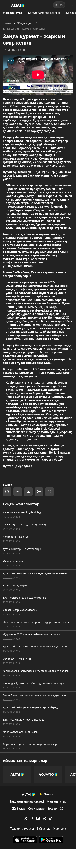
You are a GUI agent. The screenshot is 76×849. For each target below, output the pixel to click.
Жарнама (59, 828)
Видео (52, 808)
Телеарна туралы (22, 828)
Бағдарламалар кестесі (44, 13)
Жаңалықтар (12, 13)
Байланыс (43, 828)
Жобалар (18, 808)
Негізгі (7, 23)
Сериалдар (36, 808)
